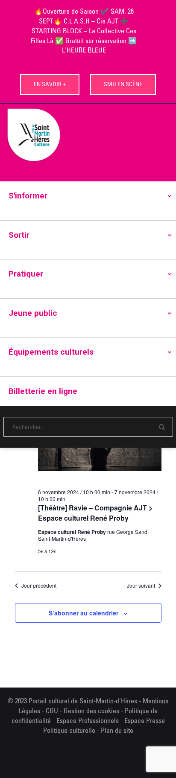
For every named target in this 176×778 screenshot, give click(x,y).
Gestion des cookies (91, 710)
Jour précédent (38, 585)
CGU (52, 710)
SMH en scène (123, 84)
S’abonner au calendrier (83, 613)
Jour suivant (141, 585)
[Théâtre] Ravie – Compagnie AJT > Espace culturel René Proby (95, 513)
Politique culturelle (69, 730)
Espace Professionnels (87, 720)
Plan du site (117, 730)
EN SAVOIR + (50, 84)
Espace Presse (144, 720)
